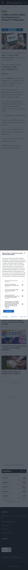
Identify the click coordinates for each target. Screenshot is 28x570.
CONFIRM (9, 311)
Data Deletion (5, 316)
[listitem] (14, 281)
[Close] (24, 253)
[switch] (22, 285)
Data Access (14, 316)
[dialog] (14, 285)
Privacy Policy (22, 316)
